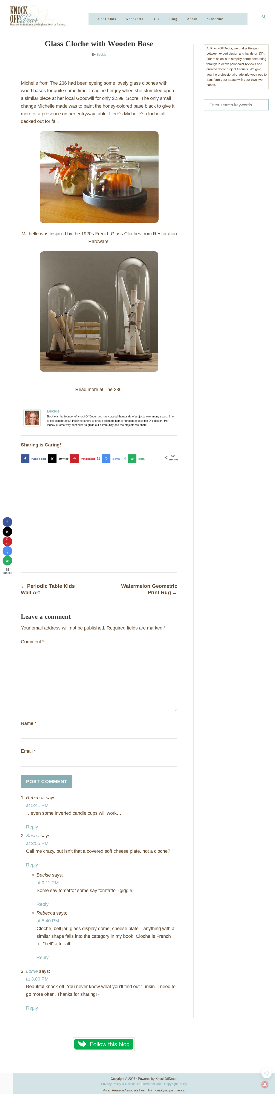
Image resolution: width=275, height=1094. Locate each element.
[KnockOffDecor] (52, 17)
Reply (32, 827)
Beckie (101, 54)
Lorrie (32, 971)
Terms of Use (152, 1084)
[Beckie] (33, 417)
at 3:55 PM (37, 843)
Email (28, 751)
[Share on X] (7, 531)
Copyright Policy (175, 1084)
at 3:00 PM (37, 979)
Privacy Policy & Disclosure (120, 1084)
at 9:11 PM (48, 882)
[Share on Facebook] (7, 522)
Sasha (32, 835)
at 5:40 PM (48, 920)
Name (29, 723)
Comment (32, 641)
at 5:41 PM (37, 805)
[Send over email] (7, 560)
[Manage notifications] (264, 1084)
